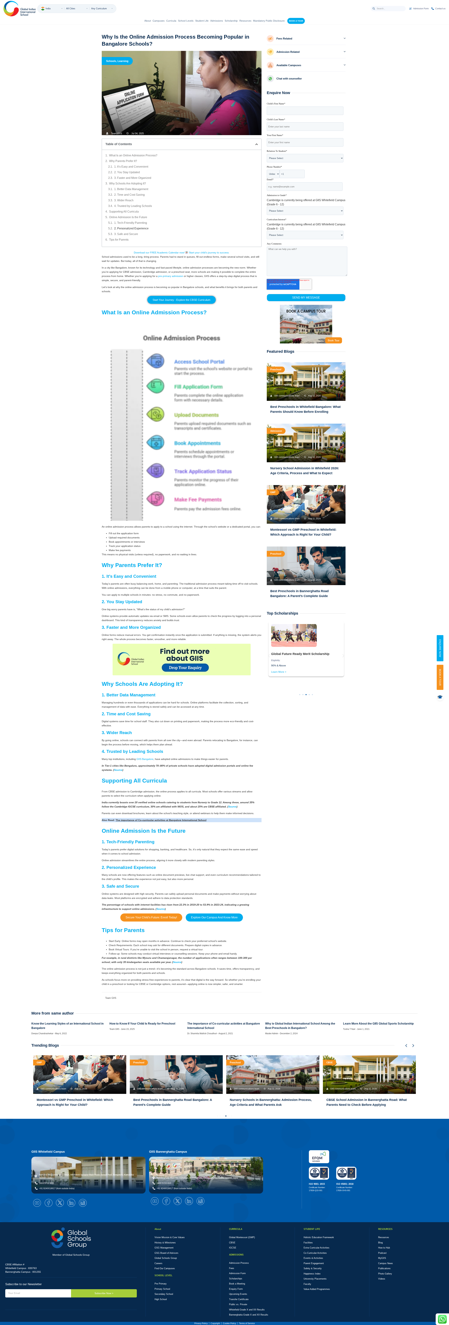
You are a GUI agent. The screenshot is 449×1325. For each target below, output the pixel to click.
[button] (256, 144)
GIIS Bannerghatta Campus (168, 1151)
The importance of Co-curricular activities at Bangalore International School (161, 820)
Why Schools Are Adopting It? (127, 183)
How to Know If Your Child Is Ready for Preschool (142, 1023)
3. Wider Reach (123, 200)
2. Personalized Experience (131, 228)
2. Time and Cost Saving (129, 194)
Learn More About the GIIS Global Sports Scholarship (378, 1023)
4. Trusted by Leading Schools (133, 205)
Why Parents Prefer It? (123, 161)
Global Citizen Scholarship (291, 666)
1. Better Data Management (131, 189)
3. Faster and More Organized (132, 177)
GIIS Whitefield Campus (48, 1151)
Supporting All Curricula (124, 211)
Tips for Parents (119, 239)
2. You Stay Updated (127, 172)
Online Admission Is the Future (128, 217)
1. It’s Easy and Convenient (131, 166)
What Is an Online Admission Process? (133, 155)
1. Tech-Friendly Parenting (130, 222)
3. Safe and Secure (126, 234)
